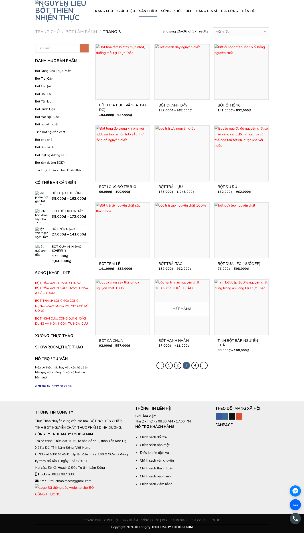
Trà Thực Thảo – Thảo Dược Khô (58, 170)
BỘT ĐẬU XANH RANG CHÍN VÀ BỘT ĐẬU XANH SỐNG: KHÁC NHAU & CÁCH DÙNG (61, 288)
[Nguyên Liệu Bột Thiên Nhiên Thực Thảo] (60, 11)
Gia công (229, 11)
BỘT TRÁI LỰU (170, 187)
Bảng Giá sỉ (206, 11)
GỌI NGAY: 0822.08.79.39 (53, 386)
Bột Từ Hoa (43, 101)
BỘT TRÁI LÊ (109, 263)
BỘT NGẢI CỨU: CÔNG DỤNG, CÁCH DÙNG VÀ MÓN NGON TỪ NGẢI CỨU (61, 321)
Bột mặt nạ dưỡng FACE (51, 155)
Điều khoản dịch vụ (154, 452)
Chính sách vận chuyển (157, 460)
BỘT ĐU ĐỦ (227, 187)
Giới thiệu (126, 11)
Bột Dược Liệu (45, 109)
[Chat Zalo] (295, 504)
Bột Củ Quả (43, 86)
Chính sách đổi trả (153, 437)
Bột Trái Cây (44, 78)
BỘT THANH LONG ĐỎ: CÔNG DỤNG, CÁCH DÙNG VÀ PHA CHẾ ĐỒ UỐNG (62, 306)
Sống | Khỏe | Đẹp (176, 11)
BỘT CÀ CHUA (111, 340)
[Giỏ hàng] (266, 11)
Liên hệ (248, 11)
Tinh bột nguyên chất (50, 132)
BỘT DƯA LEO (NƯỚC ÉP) (239, 263)
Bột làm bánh (81, 31)
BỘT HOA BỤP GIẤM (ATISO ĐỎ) (122, 107)
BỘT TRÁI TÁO (170, 263)
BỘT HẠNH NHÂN (173, 340)
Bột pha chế (43, 140)
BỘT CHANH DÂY (172, 105)
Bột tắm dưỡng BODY (50, 163)
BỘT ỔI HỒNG (229, 105)
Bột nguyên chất (46, 124)
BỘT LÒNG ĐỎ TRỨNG (117, 187)
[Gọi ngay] (295, 518)
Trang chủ (103, 11)
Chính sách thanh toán (156, 468)
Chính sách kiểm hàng (156, 484)
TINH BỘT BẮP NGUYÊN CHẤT (238, 343)
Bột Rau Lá (43, 94)
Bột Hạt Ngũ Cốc (47, 117)
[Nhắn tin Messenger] (295, 491)
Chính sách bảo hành (155, 476)
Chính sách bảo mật (155, 444)
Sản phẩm (148, 11)
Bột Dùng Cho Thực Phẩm (53, 71)
